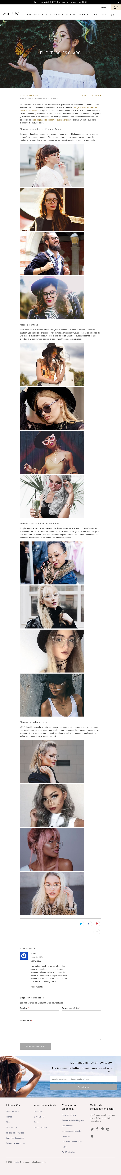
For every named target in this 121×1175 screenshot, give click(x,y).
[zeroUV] (11, 13)
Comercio (32, 15)
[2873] (52, 274)
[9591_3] (52, 870)
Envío (36, 1122)
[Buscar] (113, 15)
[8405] (52, 385)
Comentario (26, 1021)
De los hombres (70, 15)
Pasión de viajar (69, 1152)
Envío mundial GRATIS (46, 2)
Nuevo (85, 15)
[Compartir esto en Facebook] (89, 924)
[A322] (52, 517)
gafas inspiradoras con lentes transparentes (50, 120)
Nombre (24, 1008)
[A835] (52, 672)
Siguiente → (96, 95)
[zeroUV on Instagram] (108, 1129)
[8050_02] (52, 716)
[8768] (52, 186)
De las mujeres (50, 15)
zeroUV (16, 1162)
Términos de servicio (15, 1138)
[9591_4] (52, 914)
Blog (8, 1122)
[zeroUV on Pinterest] (102, 1129)
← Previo (85, 95)
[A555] (52, 429)
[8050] (52, 628)
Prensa (9, 1117)
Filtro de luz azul (69, 1115)
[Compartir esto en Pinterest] (97, 924)
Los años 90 (67, 1126)
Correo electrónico (71, 1008)
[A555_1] (52, 584)
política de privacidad (15, 1133)
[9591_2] (52, 826)
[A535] (52, 473)
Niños (103, 15)
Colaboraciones (40, 1127)
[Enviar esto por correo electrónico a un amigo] (97, 932)
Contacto (38, 1111)
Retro (64, 1147)
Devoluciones (40, 1117)
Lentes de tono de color (72, 1141)
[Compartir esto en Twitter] (81, 924)
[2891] (52, 318)
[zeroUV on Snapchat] (92, 1136)
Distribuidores (12, 1127)
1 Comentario (53, 98)
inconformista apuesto (71, 1131)
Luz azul (94, 15)
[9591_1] (52, 782)
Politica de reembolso (15, 1143)
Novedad (66, 1136)
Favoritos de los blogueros (73, 1120)
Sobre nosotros (12, 1111)
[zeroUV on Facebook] (97, 1129)
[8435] (52, 230)
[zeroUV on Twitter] (92, 1129)
